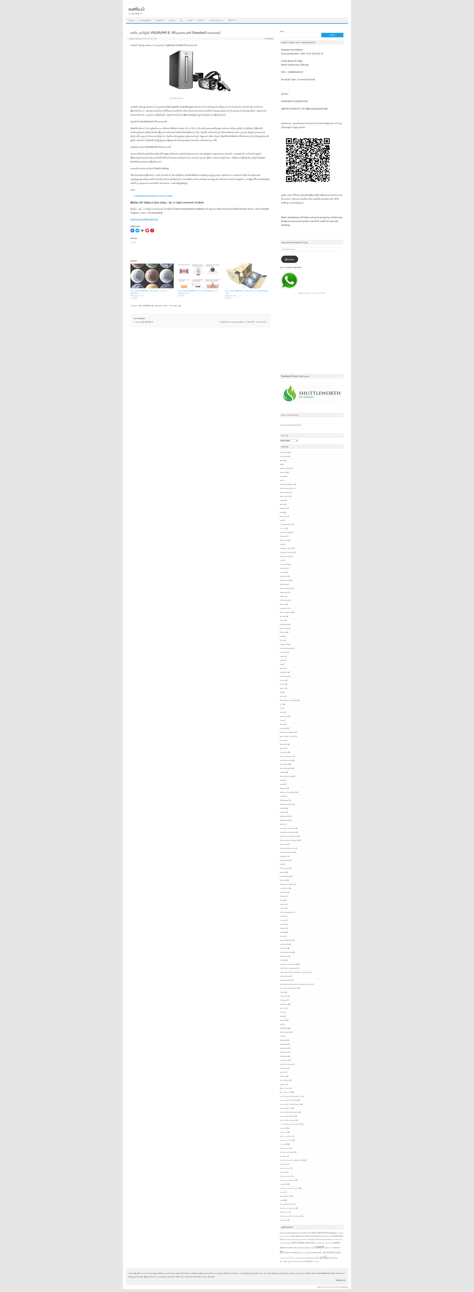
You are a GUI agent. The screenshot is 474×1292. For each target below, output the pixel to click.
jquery (282, 724)
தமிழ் (179, 305)
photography (284, 860)
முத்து (282, 1200)
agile (281, 460)
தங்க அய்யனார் (285, 1168)
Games (282, 656)
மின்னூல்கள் (160, 20)
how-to (282, 680)
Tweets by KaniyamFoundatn (290, 425)
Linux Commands (286, 756)
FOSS (284, 1239)
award (282, 500)
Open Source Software (288, 836)
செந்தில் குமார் (284, 1148)
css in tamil (284, 564)
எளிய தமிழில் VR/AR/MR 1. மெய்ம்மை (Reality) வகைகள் (198, 291)
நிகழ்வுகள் (172, 20)
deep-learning (311, 1236)
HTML (282, 684)
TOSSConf (283, 996)
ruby (281, 900)
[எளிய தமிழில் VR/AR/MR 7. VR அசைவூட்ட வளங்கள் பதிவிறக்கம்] (152, 276)
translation (284, 1004)
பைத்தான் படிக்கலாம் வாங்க (289, 1188)
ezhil (281, 636)
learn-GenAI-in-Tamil (287, 736)
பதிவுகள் (190, 20)
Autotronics (284, 496)
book (282, 512)
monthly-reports (286, 804)
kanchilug (283, 728)
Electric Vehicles (285, 612)
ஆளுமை (283, 1084)
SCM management (286, 912)
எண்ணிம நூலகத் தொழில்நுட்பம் (291, 1096)
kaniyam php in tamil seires (300, 1239)
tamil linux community (287, 964)
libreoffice (283, 744)
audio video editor (286, 488)
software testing (286, 952)
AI (280, 464)
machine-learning (286, 776)
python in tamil (286, 1247)
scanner (282, 904)
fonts (282, 640)
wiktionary (283, 1052)
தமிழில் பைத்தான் (313, 1258)
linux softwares (285, 768)
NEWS (282, 824)
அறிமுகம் (131, 20)
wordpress (284, 1060)
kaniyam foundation (287, 732)
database (283, 576)
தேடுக (282, 31)
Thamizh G (336, 1248)
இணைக (289, 259)
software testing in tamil (306, 1248)
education (283, 608)
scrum (282, 920)
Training (283, 1000)
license (282, 748)
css (281, 560)
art (281, 480)
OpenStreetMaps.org (287, 848)
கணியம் (136, 8)
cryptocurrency (285, 556)
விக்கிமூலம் (283, 1220)
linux (281, 1243)
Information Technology (288, 700)
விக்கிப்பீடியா (284, 1212)
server (282, 936)
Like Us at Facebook (289, 415)
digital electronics (323, 1236)
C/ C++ (282, 528)
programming (285, 876)
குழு (181, 20)
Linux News (284, 764)
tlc (282, 1252)
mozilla (282, 808)
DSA (331, 1236)
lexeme (282, 740)
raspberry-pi (284, 888)
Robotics (283, 892)
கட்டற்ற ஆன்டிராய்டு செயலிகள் (290, 1124)
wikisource (283, 1048)
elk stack (283, 616)
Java (281, 712)
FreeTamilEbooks (286, 648)
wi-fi (281, 1036)
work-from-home (286, 1064)
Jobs (281, 720)
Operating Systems (286, 852)
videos (282, 1020)
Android (283, 1233)
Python (282, 880)
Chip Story (283, 540)
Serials (282, 932)
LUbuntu (283, 772)
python (336, 1242)
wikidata (283, 1040)
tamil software (285, 976)
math (282, 780)
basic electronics (320, 1232)
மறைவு (282, 1192)
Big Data (283, 508)
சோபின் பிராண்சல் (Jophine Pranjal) (292, 1160)
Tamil (140, 305)
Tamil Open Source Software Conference (294, 972)
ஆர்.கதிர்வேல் (284, 1080)
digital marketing (286, 588)
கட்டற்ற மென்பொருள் (330, 1252)
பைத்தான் (283, 1184)
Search (332, 35)
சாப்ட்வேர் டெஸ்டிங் (293, 1258)
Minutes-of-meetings (287, 792)
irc (281, 708)
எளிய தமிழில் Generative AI (289, 1112)
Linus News (284, 752)
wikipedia (283, 1044)
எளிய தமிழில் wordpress (309, 1253)
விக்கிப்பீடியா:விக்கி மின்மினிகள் (290, 1216)
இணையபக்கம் (285, 1088)
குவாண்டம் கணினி (286, 1140)
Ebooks (282, 604)
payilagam (283, 856)
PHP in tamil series (327, 1243)
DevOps (283, 584)
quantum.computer (287, 884)
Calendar (283, 536)
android (283, 472)
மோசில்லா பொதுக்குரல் (287, 1208)
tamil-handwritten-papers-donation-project (295, 984)
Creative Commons (286, 552)
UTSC (282, 1012)
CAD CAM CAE (285, 532)
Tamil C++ (328, 1248)
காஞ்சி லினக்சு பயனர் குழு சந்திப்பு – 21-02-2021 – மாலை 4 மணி (243, 322)
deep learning (285, 580)
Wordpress (295, 1253)
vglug (282, 1016)
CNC (281, 544)
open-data (283, 844)
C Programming (285, 524)
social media (284, 944)
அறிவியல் (283, 1076)
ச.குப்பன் (283, 1144)
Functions (283, 652)
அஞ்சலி (282, 1072)
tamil (175, 305)
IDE (281, 692)
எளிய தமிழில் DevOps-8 (143, 322)
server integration (286, 940)
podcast (283, 872)
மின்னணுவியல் (285, 1196)
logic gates (287, 1243)
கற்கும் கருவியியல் (286, 1136)
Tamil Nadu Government (288, 968)
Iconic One (320, 1287)
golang (282, 668)
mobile (282, 796)
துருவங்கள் (291, 1261)
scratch (282, 916)
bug (281, 520)
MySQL (282, 812)
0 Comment (269, 39)
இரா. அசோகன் (136, 39)
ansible (282, 476)
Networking (284, 820)
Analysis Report (285, 468)
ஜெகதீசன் (283, 1164)
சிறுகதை (302, 1258)
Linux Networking (286, 760)
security (282, 924)
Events (282, 632)
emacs (282, 620)
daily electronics (298, 1236)
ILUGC (282, 696)
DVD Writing (284, 600)
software (283, 948)
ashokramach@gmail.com (144, 219)
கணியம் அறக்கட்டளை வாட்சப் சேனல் (312, 293)
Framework (284, 644)
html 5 (282, 688)
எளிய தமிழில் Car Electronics (290, 1104)
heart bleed (284, 676)
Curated (283, 568)
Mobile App (284, 800)
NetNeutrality (284, 816)
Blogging (332, 1233)
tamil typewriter (285, 980)
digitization (284, 592)
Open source (305, 1242)
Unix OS (282, 1008)
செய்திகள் (283, 1156)
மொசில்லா (316, 1261)
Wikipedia (287, 1252)
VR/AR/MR (147, 305)
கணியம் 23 (283, 1132)
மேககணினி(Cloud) (286, 1204)
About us (232, 20)
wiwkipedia (284, 1056)
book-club (283, 516)
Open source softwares (288, 840)
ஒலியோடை (201, 20)
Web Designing (285, 1032)
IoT (281, 704)
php (281, 864)
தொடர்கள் (299, 1261)
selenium (283, 928)
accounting (284, 456)
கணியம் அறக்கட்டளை (216, 20)
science (282, 908)
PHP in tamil (317, 1243)
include (289, 1239)
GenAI (282, 660)
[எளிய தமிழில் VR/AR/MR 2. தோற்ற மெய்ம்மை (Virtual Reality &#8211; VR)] (247, 276)
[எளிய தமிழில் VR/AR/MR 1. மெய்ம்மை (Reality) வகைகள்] (200, 276)
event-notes (284, 628)
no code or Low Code (287, 828)
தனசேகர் (283, 1172)
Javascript (283, 716)
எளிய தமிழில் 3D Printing (288, 1100)
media (282, 784)
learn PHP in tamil (337, 1239)
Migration (283, 788)
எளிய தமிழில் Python (287, 1116)
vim (281, 1024)
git (281, 664)
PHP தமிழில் (284, 868)
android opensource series (296, 1233)
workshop (283, 1068)
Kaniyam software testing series (320, 1239)
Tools (282, 992)
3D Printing (284, 452)
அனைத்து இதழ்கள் (145, 20)
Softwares (283, 956)
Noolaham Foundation (288, 832)
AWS (281, 504)
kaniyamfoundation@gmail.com (322, 123)
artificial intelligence (287, 484)
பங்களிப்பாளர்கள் (285, 1176)
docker (282, 596)
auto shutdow (285, 492)
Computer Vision (286, 548)
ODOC (294, 1243)
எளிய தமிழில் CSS (286, 1108)
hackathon (283, 672)
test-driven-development (289, 988)
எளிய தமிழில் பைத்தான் (288, 1120)
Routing (282, 896)
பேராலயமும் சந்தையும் (287, 1180)
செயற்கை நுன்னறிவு (286, 1152)
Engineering (284, 624)
